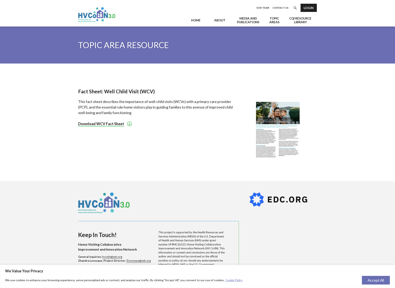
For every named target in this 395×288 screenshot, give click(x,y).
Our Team (262, 7)
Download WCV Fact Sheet (101, 123)
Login (309, 8)
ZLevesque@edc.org (138, 260)
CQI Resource (300, 20)
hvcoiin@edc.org (112, 256)
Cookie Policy (234, 280)
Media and (248, 20)
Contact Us (281, 7)
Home (196, 20)
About (219, 20)
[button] (295, 8)
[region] (197, 276)
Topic (274, 20)
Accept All (376, 280)
